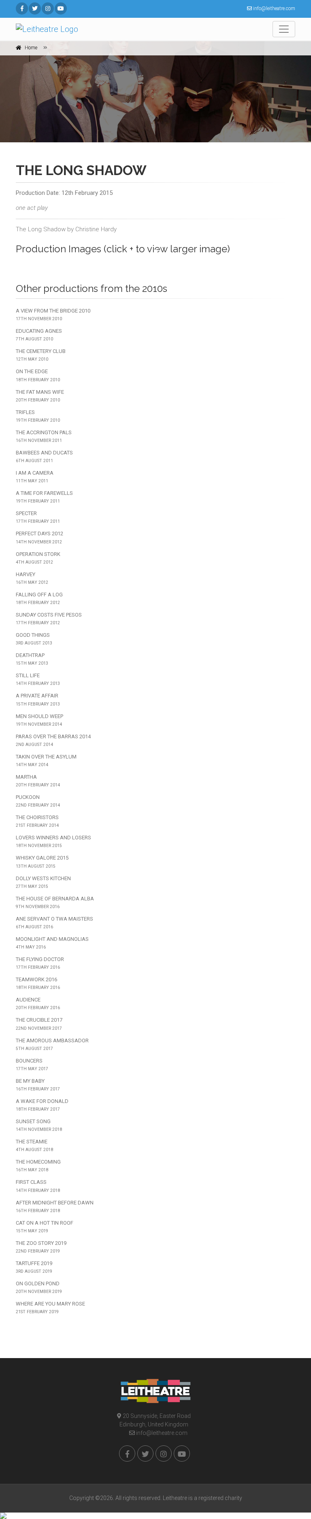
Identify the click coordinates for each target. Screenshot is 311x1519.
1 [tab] (156, 251)
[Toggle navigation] (284, 29)
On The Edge (38, 375)
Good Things (34, 639)
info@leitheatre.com (161, 1433)
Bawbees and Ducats (44, 456)
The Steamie (34, 1145)
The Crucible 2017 (39, 1024)
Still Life (38, 679)
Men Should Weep (39, 720)
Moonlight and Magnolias (52, 943)
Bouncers (32, 1064)
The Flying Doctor (40, 963)
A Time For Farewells (44, 497)
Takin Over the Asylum (46, 760)
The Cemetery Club (41, 355)
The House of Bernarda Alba (55, 902)
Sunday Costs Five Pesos (49, 618)
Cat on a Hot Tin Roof (44, 1227)
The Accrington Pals (44, 436)
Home (31, 48)
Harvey (32, 578)
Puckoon (38, 801)
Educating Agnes (39, 335)
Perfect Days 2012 (39, 537)
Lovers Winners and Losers (53, 841)
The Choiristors (37, 821)
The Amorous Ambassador (52, 1044)
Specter (38, 517)
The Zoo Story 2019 (41, 1247)
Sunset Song (39, 1125)
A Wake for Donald (42, 1105)
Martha (38, 781)
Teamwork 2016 (38, 983)
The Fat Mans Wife (40, 396)
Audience (38, 1003)
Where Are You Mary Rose (50, 1307)
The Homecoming (38, 1166)
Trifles (38, 416)
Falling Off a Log (39, 598)
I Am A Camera (34, 477)
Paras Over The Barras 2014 (53, 740)
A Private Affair (38, 699)
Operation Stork (38, 558)
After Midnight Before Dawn (55, 1206)
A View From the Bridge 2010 (53, 314)
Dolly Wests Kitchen (43, 882)
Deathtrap (32, 659)
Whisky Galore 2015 (42, 861)
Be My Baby (38, 1085)
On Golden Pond (39, 1287)
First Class (38, 1186)
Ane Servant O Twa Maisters (54, 923)
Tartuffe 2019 (34, 1267)
